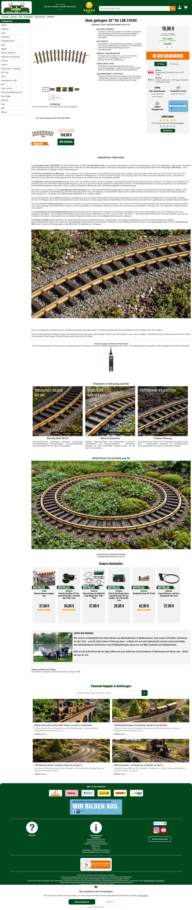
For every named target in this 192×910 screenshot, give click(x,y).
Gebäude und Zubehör (10, 57)
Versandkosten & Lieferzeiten (154, 880)
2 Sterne (164, 126)
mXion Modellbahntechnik (11, 92)
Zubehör (4, 61)
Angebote (5, 29)
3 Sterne (168, 126)
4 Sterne (171, 126)
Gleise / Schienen (8, 53)
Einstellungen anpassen (96, 907)
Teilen (162, 64)
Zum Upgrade (66, 142)
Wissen (4, 112)
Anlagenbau (28, 17)
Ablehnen (110, 902)
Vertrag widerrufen (160, 839)
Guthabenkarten (7, 41)
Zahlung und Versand (96, 840)
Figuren (4, 64)
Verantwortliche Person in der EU (111, 556)
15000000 (50, 17)
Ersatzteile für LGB (9, 80)
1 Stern (161, 126)
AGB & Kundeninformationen (96, 844)
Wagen (4, 49)
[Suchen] (173, 8)
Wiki (2, 108)
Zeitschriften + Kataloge (11, 69)
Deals (3, 33)
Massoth (4, 100)
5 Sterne (174, 126)
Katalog (13, 17)
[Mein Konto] (179, 7)
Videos (4, 25)
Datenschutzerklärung (96, 842)
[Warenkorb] (186, 7)
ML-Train (4, 72)
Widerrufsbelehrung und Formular (96, 852)
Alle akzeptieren (82, 902)
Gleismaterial (40, 17)
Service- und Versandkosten (99, 877)
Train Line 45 (6, 88)
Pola (3, 104)
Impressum (96, 846)
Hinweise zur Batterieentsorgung (96, 850)
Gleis (65, 672)
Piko (3, 84)
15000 (78, 672)
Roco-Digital (6, 96)
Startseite (5, 17)
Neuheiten (5, 37)
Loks (3, 45)
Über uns (96, 848)
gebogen (71, 672)
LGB (20, 17)
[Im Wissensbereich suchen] (145, 693)
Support (32, 835)
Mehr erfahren (143, 896)
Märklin (38, 672)
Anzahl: (168, 44)
